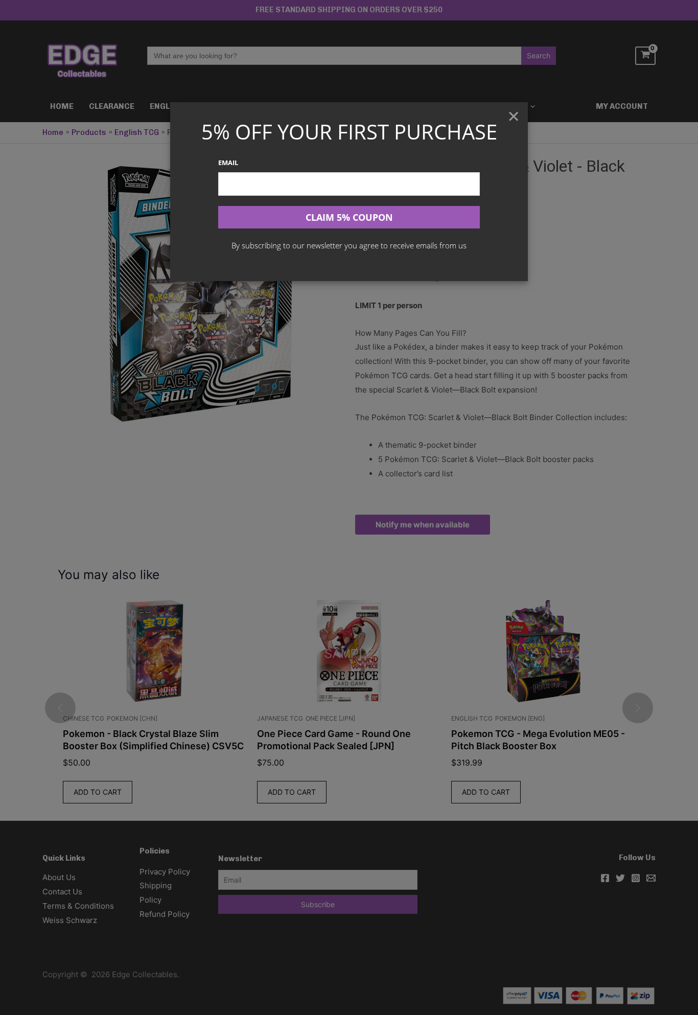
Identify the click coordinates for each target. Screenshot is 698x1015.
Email (228, 162)
